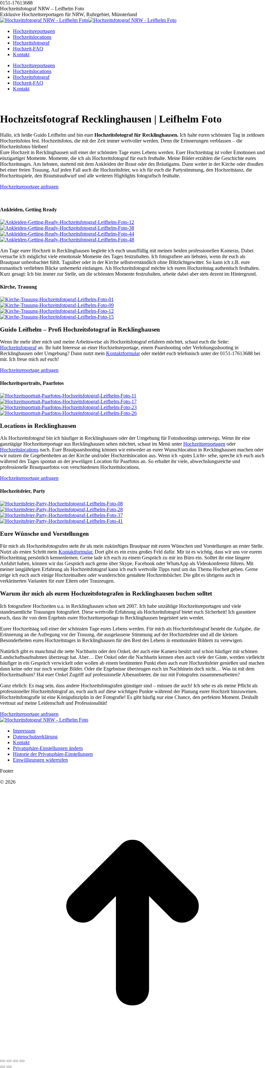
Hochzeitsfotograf (18, 347)
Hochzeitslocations (19, 449)
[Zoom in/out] (22, 1061)
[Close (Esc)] (2, 1061)
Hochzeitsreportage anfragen (29, 186)
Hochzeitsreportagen (204, 444)
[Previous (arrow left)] (2, 1067)
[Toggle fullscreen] (15, 1061)
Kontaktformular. (75, 552)
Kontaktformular (123, 353)
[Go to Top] (132, 1053)
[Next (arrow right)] (9, 1067)
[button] (48, 748)
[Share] (9, 1061)
